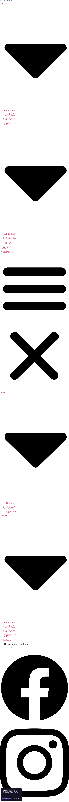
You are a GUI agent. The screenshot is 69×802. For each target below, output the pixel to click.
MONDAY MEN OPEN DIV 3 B (10, 111)
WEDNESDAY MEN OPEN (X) (10, 115)
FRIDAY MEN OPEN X (8, 119)
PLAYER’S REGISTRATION (7, 252)
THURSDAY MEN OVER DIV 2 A (10, 239)
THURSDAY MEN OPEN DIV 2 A (10, 117)
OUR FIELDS (4, 250)
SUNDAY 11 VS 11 (7, 124)
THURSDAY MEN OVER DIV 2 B (10, 241)
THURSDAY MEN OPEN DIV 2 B (10, 118)
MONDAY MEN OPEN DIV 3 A (10, 110)
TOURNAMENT (7, 123)
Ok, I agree (7, 798)
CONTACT (4, 248)
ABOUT (3, 1)
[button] (34, 321)
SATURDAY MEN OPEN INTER (10, 122)
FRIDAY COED (7, 120)
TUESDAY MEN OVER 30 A (9, 113)
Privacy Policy (16, 798)
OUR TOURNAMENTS (6, 251)
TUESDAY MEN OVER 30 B (9, 114)
